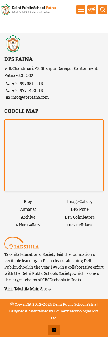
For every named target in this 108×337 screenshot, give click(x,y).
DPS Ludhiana (79, 225)
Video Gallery (28, 225)
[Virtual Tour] (91, 9)
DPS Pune (80, 210)
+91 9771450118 (27, 91)
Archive (28, 217)
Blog (28, 202)
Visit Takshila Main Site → (27, 289)
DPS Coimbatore (80, 217)
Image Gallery (80, 202)
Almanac (28, 210)
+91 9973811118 (27, 84)
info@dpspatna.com (30, 98)
